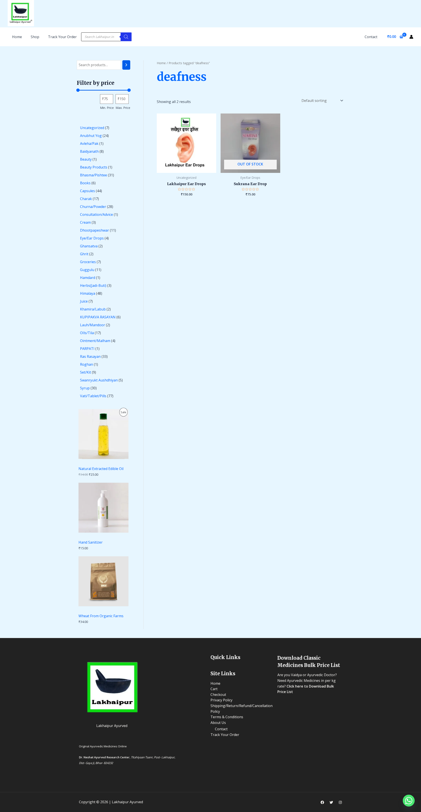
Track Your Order (62, 36)
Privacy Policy (221, 700)
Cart (214, 688)
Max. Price (123, 108)
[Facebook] (322, 802)
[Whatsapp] (409, 801)
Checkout (218, 694)
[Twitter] (331, 802)
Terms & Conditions (226, 716)
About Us (218, 722)
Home (161, 63)
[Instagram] (340, 802)
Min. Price (107, 108)
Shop (35, 36)
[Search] (126, 36)
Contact (371, 36)
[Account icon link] (411, 37)
